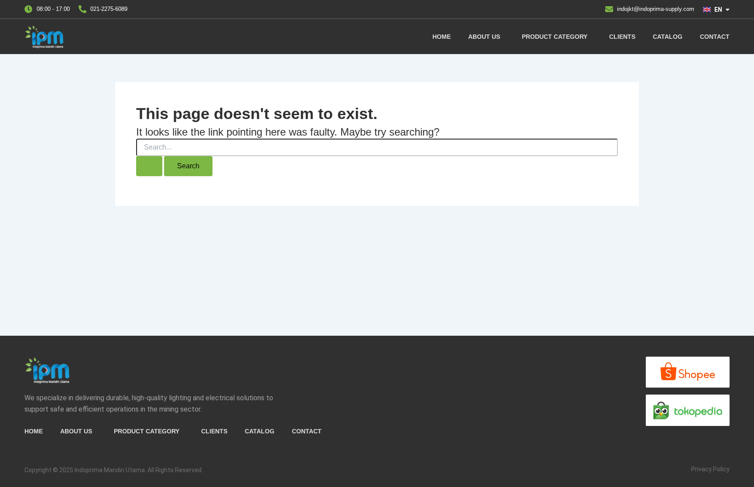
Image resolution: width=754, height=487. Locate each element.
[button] (486, 37)
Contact (715, 36)
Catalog (667, 36)
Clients (622, 36)
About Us (484, 36)
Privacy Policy (710, 469)
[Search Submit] (149, 166)
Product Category (554, 36)
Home (441, 36)
